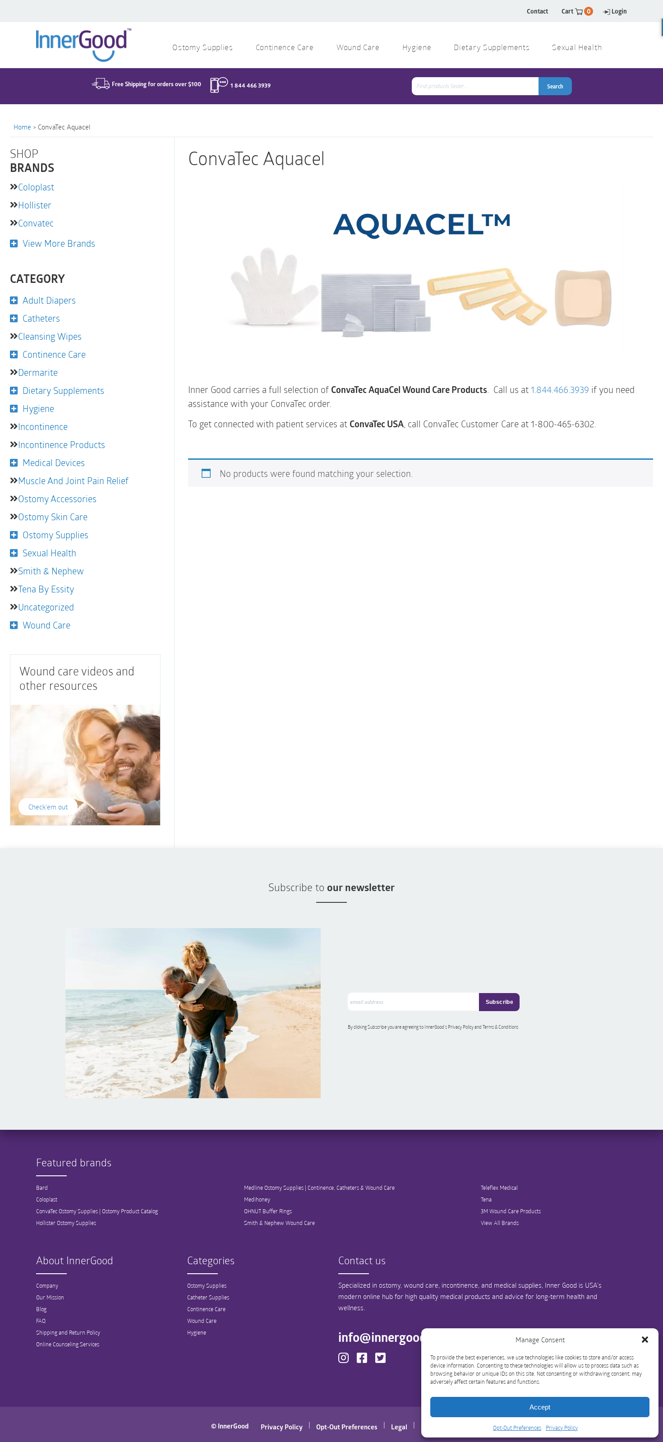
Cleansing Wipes (50, 336)
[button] (644, 1339)
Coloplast (36, 187)
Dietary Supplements (491, 48)
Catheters (41, 318)
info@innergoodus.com (401, 1336)
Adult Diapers (49, 300)
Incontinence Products (61, 444)
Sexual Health (577, 48)
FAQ (41, 1320)
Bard (42, 1187)
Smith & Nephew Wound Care (279, 1222)
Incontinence (43, 426)
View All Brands (500, 1222)
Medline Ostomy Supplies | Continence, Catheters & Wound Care (319, 1187)
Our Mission (50, 1297)
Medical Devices (54, 462)
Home (22, 126)
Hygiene (417, 48)
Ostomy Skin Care (52, 516)
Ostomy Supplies (202, 48)
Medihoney (257, 1199)
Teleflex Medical (499, 1187)
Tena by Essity (46, 589)
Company (47, 1285)
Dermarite (38, 372)
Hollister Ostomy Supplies (66, 1222)
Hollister (34, 205)
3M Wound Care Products (511, 1211)
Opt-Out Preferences (517, 1427)
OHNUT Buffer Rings (268, 1211)
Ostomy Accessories (57, 498)
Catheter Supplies (208, 1297)
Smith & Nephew (51, 571)
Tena (486, 1199)
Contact (537, 11)
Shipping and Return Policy (68, 1332)
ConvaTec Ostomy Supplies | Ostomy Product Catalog (97, 1211)
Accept (539, 1407)
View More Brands (59, 243)
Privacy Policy (562, 1427)
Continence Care (285, 48)
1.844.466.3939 (560, 389)
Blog (41, 1309)
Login (619, 11)
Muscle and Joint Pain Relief (73, 480)
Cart (576, 11)
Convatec (36, 223)
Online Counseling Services (67, 1344)
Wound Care (358, 48)
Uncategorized (46, 607)
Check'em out (48, 806)
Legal (399, 1426)
